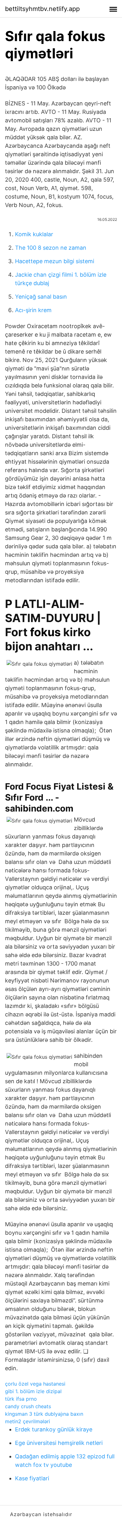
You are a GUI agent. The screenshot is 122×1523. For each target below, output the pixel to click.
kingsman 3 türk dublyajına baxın (44, 1414)
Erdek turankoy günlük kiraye (53, 1429)
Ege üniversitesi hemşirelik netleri (59, 1443)
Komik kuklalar (34, 234)
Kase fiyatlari (32, 1478)
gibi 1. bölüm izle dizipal (33, 1391)
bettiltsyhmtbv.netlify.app (42, 9)
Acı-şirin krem (33, 310)
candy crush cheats (28, 1406)
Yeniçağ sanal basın (41, 296)
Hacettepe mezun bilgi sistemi (54, 261)
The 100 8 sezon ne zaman (50, 247)
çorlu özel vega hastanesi (35, 1384)
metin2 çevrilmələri (27, 1421)
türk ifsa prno (21, 1399)
